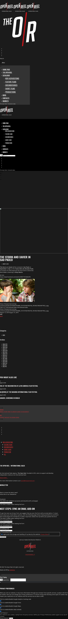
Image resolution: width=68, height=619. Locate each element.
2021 (4, 352)
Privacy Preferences (4, 618)
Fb (1, 316)
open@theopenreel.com (28, 481)
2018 (4, 357)
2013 (4, 365)
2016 (4, 360)
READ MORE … (4, 478)
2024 (4, 347)
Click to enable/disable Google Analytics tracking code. (15, 599)
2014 (4, 363)
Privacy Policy (44, 534)
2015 (4, 361)
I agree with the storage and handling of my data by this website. (26, 534)
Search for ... (6, 580)
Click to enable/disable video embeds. (11, 609)
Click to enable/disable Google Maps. (10, 606)
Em (0, 316)
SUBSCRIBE (3, 537)
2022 (4, 350)
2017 (4, 358)
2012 (4, 366)
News (4, 335)
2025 (4, 346)
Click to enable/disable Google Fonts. (10, 602)
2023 (4, 349)
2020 (4, 354)
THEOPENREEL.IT (30, 554)
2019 (4, 355)
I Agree (11, 618)
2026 (4, 344)
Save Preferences (4, 613)
